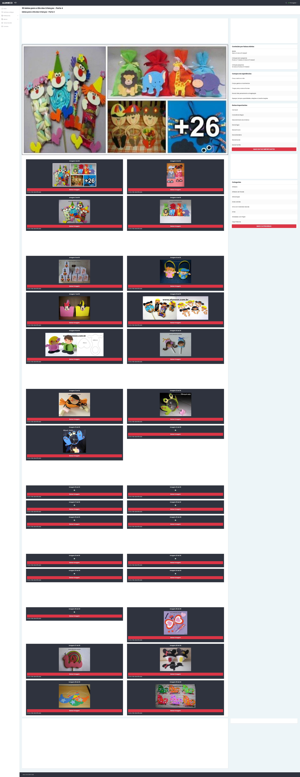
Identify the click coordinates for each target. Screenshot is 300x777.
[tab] (264, 149)
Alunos (5, 19)
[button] (264, 149)
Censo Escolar (8, 23)
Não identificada (36, 192)
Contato (6, 26)
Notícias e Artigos (9, 12)
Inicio (5, 8)
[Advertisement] (70, 31)
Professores (7, 15)
